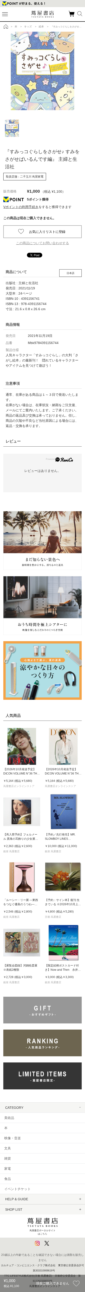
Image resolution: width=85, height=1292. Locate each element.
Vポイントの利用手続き (20, 207)
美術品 (9, 1118)
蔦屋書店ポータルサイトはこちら (42, 1232)
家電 (7, 1168)
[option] (42, 71)
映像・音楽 (12, 1138)
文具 (7, 1148)
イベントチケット (17, 1189)
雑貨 (7, 1158)
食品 (7, 1179)
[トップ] (5, 26)
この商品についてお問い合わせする (42, 243)
